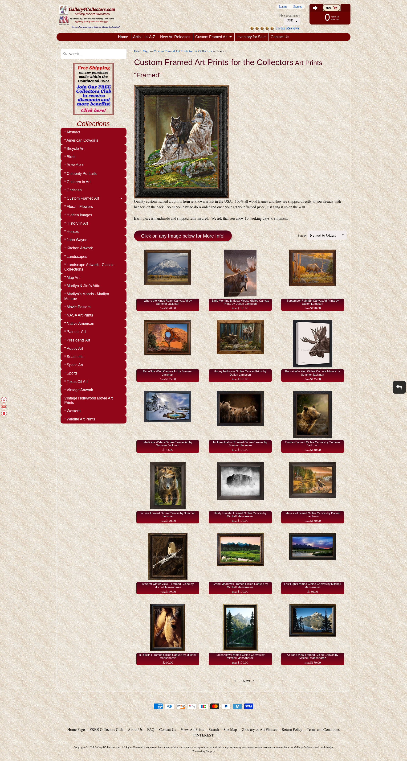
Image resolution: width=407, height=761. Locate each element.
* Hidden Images (78, 215)
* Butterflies (73, 165)
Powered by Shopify (203, 751)
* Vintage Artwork (78, 390)
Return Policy (292, 729)
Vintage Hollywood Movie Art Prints (88, 400)
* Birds (69, 157)
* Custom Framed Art (81, 198)
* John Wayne (75, 240)
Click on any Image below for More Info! (183, 236)
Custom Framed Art (211, 37)
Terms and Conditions (323, 729)
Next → (249, 680)
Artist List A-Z (144, 37)
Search (214, 729)
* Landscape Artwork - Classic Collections (89, 267)
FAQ (151, 729)
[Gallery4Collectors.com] (89, 16)
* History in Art (76, 223)
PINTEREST (203, 734)
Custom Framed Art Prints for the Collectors (183, 51)
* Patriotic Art (75, 332)
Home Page (141, 51)
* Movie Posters (77, 307)
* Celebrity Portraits (80, 174)
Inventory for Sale (251, 37)
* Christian (73, 190)
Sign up (297, 6)
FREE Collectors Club (106, 729)
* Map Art (71, 278)
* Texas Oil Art (76, 382)
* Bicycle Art (74, 149)
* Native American (79, 323)
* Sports (70, 373)
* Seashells (73, 357)
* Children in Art (77, 182)
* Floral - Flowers (78, 207)
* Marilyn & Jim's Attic (82, 286)
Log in (283, 6)
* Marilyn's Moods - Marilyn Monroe (86, 296)
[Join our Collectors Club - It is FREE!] (93, 112)
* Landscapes (75, 257)
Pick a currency (289, 15)
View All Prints (192, 729)
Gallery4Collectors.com (107, 747)
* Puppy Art (73, 348)
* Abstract (72, 132)
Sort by (302, 235)
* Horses (71, 232)
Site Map (230, 729)
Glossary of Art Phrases (259, 729)
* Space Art (73, 365)
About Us (135, 729)
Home (123, 37)
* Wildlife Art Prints (79, 419)
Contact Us (280, 37)
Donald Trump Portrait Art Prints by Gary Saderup (59, 742)
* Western (72, 411)
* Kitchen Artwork (78, 248)
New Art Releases (175, 37)
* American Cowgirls (81, 140)
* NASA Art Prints (78, 315)
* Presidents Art (77, 340)
